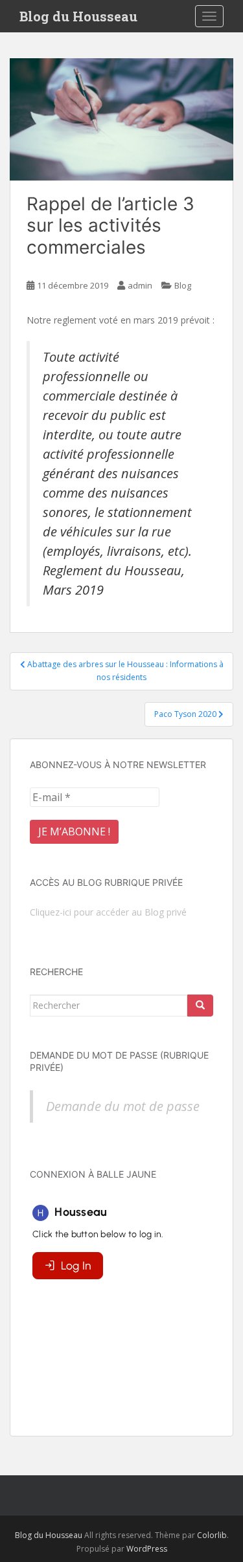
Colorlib (212, 1535)
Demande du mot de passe (123, 1106)
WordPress (146, 1548)
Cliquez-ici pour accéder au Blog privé (108, 912)
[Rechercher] (200, 1006)
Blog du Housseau (78, 16)
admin (140, 285)
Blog (182, 285)
